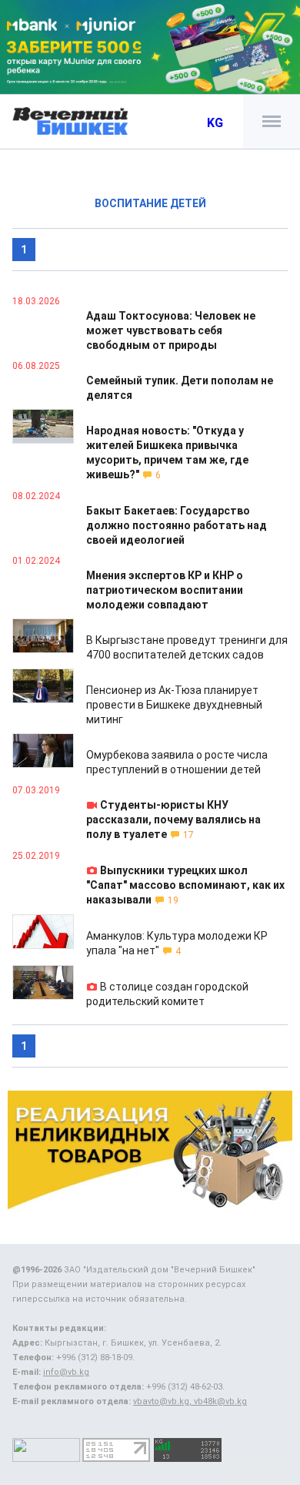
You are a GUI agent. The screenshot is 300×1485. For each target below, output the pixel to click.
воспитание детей (150, 203)
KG (215, 123)
